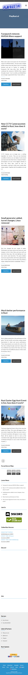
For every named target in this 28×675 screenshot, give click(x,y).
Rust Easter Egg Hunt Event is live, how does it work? (13, 401)
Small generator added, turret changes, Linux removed (11, 220)
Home (4, 665)
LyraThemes (19, 672)
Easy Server (5, 620)
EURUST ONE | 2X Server (7, 536)
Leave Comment (16, 84)
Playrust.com (6, 633)
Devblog (6, 174)
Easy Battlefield (6, 622)
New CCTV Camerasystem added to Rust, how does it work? (13, 126)
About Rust (9, 665)
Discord (12, 667)
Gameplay (16, 665)
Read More (6, 84)
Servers (21, 665)
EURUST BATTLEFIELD (7, 532)
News (5, 80)
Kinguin (4, 638)
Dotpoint (5, 640)
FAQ (8, 667)
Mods (3, 667)
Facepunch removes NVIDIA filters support (11, 35)
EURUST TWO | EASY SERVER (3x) (9, 539)
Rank (17, 667)
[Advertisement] (14, 106)
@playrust (5, 635)
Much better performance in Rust (13, 311)
